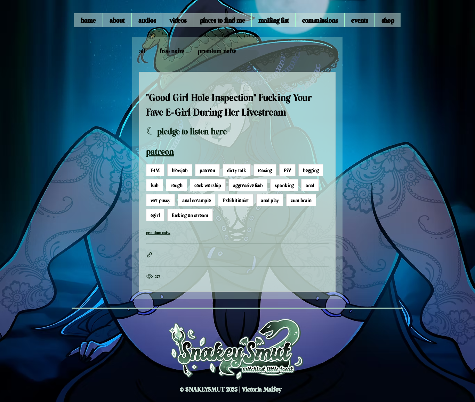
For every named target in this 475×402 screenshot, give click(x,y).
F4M (155, 170)
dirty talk (236, 170)
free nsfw (172, 50)
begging (311, 170)
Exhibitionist (236, 199)
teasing (265, 170)
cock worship (207, 184)
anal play (270, 199)
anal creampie (196, 199)
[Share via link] (149, 255)
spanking (284, 184)
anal (310, 184)
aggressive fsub (248, 184)
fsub (155, 184)
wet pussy (160, 199)
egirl (155, 214)
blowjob (180, 170)
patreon (207, 170)
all (142, 50)
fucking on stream (190, 214)
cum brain (301, 199)
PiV (287, 170)
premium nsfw (217, 50)
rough (176, 184)
